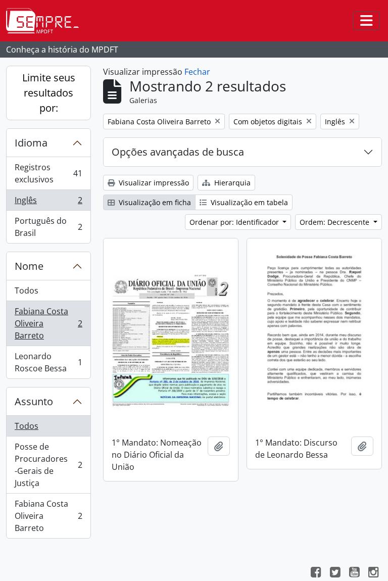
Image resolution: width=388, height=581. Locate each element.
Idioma (31, 143)
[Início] (46, 20)
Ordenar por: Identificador (235, 222)
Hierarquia (231, 182)
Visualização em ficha (154, 202)
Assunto (34, 401)
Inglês (48, 203)
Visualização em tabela (248, 202)
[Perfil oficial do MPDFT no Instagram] (373, 573)
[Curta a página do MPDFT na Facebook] (315, 573)
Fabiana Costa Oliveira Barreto (48, 323)
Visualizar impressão (153, 182)
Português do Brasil (48, 226)
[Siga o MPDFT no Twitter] (335, 573)
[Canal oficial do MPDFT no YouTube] (354, 573)
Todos (26, 290)
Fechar (197, 71)
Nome (29, 266)
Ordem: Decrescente (335, 222)
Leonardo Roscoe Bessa (48, 362)
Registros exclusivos (48, 173)
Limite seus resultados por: (48, 93)
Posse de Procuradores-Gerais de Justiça (48, 465)
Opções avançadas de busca (178, 152)
